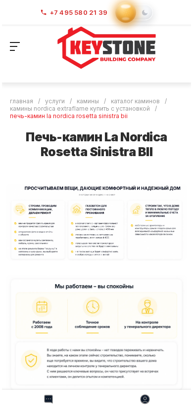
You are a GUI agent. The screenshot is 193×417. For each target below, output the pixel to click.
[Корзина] (141, 403)
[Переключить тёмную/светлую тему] (135, 12)
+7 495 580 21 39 (78, 12)
